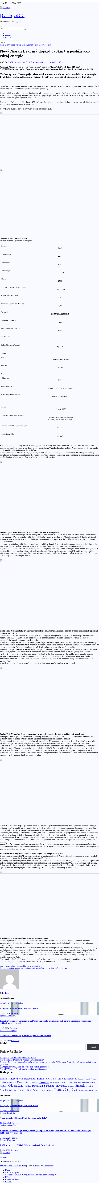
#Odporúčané (57, 62)
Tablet (15, 1090)
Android (13, 1078)
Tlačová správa (65, 1089)
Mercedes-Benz (83, 1082)
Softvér (90, 1086)
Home (7, 1170)
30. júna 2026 (6, 1111)
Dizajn (60, 1079)
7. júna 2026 (5, 1150)
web (96, 1090)
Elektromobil (10, 45)
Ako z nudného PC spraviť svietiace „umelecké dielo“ (22, 1060)
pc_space (12, 14)
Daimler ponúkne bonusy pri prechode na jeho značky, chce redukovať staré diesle (33, 968)
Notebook (3, 1086)
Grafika (3, 1082)
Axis (2, 1030)
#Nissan (36, 62)
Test (29, 1089)
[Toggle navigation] (1, 26)
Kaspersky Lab (54, 1082)
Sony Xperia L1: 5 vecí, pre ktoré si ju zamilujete (20, 966)
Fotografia (87, 1079)
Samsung (49, 1085)
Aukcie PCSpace (12, 1172)
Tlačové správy (45, 45)
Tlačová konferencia (47, 1090)
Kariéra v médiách (12, 1179)
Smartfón (81, 1085)
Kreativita (11, 1113)
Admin (6, 993)
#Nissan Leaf (45, 62)
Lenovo (70, 1082)
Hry (14, 1082)
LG (75, 1082)
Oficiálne (27, 1086)
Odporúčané (27, 45)
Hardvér (9, 1082)
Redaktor (14, 1013)
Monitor (92, 1082)
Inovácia (35, 1082)
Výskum (91, 1090)
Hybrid (28, 1082)
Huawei (20, 1082)
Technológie (11, 1016)
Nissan (19, 45)
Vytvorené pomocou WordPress (13, 1166)
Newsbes (36, 1166)
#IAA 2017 (27, 62)
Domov (8, 35)
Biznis (40, 1078)
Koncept (64, 1082)
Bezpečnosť (5, 1003)
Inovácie (44, 1082)
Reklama (8, 1182)
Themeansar (48, 1166)
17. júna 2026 (6, 1123)
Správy (35, 45)
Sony (2, 1090)
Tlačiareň (36, 1090)
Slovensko (61, 1085)
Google (93, 1079)
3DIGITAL (3, 1079)
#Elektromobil (16, 62)
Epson (80, 1079)
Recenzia (37, 1085)
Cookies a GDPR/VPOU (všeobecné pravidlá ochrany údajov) (30, 1175)
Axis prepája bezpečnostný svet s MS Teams (19, 1008)
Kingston (11, 1140)
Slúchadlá (71, 1086)
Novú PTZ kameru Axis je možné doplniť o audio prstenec (25, 1035)
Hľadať (8, 38)
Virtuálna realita (83, 1090)
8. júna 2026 (5, 1138)
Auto (2, 45)
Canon (53, 1079)
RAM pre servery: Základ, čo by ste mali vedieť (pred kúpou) (25, 1067)
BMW (48, 1079)
